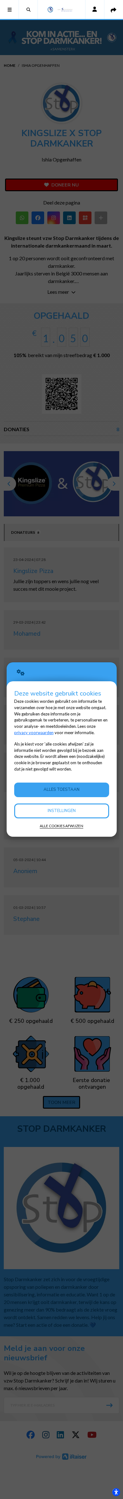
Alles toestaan (61, 789)
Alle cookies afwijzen (61, 826)
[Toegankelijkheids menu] (116, 1492)
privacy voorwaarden (34, 732)
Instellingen (62, 811)
